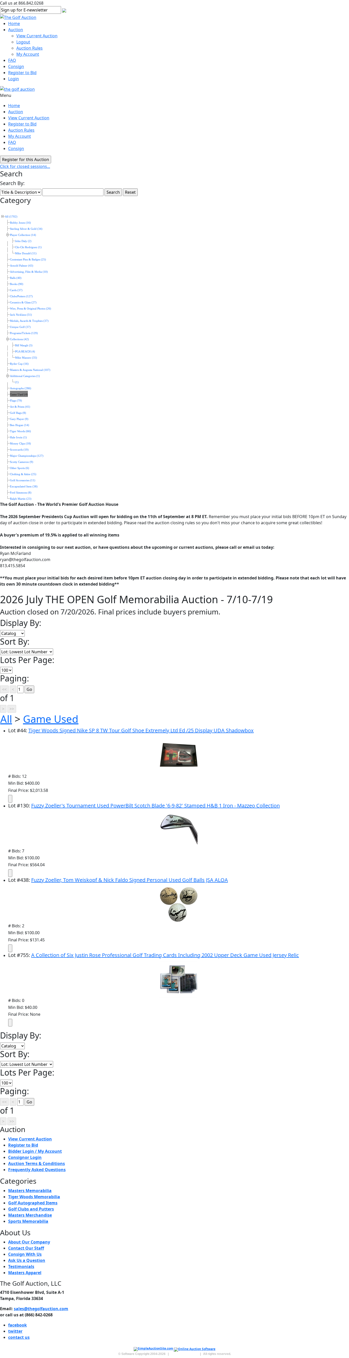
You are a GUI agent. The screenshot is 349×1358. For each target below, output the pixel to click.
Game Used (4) (19, 394)
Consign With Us (25, 1254)
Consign (16, 66)
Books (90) (16, 284)
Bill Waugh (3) (23, 345)
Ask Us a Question (26, 1260)
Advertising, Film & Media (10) (29, 271)
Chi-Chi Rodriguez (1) (28, 247)
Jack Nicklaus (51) (21, 314)
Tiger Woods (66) (20, 431)
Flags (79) (16, 400)
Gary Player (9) (19, 419)
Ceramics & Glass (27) (23, 302)
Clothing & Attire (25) (23, 474)
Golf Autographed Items (32, 1203)
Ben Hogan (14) (19, 425)
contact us (19, 1337)
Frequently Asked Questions (37, 1169)
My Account (27, 54)
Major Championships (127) (26, 455)
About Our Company (29, 1242)
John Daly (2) (23, 241)
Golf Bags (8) (18, 413)
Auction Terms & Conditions (36, 1163)
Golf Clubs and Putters (31, 1209)
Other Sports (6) (19, 468)
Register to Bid (22, 72)
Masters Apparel (24, 1272)
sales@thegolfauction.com (41, 1308)
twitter (15, 1331)
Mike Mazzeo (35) (26, 357)
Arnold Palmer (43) (21, 265)
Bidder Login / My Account (35, 1151)
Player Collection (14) (23, 235)
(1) (17, 382)
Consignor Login (25, 1157)
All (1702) (11, 216)
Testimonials (21, 1266)
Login (13, 79)
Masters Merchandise (30, 1215)
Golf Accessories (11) (22, 480)
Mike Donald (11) (26, 253)
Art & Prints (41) (20, 406)
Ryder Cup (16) (19, 363)
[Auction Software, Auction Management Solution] (154, 1349)
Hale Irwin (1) (18, 437)
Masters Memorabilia (30, 1190)
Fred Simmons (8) (20, 492)
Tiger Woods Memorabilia (34, 1197)
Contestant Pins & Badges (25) (28, 259)
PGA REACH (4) (25, 351)
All (6, 719)
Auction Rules (29, 48)
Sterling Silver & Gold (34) (26, 228)
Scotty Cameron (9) (21, 462)
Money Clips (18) (20, 443)
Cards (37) (16, 290)
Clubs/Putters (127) (21, 296)
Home (14, 23)
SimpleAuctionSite (184, 1354)
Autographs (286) (20, 388)
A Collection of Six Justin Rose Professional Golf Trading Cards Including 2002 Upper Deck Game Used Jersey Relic (165, 955)
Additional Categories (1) (25, 376)
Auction (15, 29)
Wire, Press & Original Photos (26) (30, 308)
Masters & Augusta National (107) (30, 370)
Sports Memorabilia (28, 1221)
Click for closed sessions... (25, 166)
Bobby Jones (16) (20, 222)
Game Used (50, 719)
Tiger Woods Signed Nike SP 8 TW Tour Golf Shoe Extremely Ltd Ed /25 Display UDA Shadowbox (141, 730)
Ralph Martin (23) (20, 498)
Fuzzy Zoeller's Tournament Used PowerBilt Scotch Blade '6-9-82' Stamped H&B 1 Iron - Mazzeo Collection (155, 805)
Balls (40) (15, 278)
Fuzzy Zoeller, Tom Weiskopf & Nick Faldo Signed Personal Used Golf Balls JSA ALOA (129, 879)
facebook (17, 1325)
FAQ (12, 60)
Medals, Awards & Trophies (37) (29, 320)
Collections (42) (19, 339)
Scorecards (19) (19, 449)
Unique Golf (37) (20, 327)
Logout (23, 42)
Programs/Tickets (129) (24, 333)
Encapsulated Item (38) (24, 486)
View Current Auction (36, 36)
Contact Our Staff (26, 1248)
